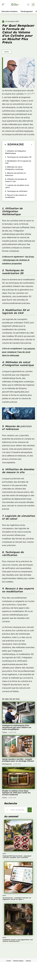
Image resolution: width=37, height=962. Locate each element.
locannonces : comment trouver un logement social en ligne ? (17, 898)
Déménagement (7, 764)
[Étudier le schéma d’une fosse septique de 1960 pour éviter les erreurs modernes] (18, 778)
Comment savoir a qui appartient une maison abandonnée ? (18, 940)
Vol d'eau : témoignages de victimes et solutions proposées (18, 260)
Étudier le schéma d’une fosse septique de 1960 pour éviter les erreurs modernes (16, 793)
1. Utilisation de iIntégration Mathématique (15, 152)
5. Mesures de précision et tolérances (15, 174)
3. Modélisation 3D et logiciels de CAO (18, 162)
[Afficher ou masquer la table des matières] (28, 144)
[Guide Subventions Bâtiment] (15, 4)
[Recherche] (28, 4)
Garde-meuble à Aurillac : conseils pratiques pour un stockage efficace (18, 760)
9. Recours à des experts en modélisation (16, 196)
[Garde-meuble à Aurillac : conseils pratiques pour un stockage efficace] (18, 746)
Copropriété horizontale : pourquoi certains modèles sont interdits (17, 856)
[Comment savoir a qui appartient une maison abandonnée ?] (18, 919)
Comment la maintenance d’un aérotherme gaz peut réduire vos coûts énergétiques (16, 727)
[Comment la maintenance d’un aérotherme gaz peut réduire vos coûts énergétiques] (18, 712)
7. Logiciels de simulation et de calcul (17, 186)
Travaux (4, 732)
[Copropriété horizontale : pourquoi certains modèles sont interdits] (18, 835)
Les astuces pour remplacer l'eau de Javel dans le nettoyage (18, 352)
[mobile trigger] (4, 4)
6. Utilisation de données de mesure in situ (16, 180)
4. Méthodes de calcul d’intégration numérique (14, 168)
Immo (4, 853)
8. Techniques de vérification (16, 191)
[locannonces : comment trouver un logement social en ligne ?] (18, 877)
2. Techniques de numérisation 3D (18, 157)
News (6, 52)
